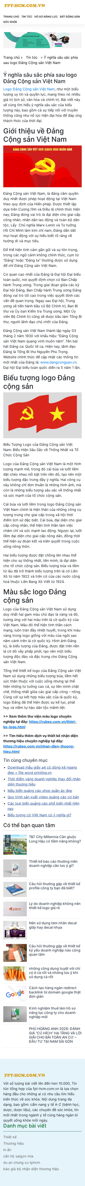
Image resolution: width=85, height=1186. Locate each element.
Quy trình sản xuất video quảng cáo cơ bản (43, 797)
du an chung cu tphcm (21, 1162)
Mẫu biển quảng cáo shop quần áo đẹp (40, 790)
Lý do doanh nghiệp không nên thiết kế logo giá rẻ (55, 905)
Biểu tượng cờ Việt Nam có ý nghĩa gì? (39, 815)
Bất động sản (70, 16)
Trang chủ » (13, 57)
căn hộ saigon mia (18, 1156)
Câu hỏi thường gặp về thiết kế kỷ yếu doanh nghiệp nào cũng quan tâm (54, 950)
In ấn (7, 1150)
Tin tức (26, 16)
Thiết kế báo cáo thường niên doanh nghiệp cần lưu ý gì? (53, 863)
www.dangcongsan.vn (58, 362)
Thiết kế (10, 1137)
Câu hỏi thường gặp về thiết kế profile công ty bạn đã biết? (54, 886)
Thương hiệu (13, 1143)
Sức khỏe (10, 22)
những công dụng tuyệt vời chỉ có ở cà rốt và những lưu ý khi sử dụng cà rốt (54, 972)
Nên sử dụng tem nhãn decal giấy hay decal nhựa (53, 925)
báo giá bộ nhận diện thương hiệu (31, 1169)
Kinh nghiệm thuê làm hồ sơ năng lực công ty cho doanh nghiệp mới (52, 1012)
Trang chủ (11, 16)
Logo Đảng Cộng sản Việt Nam (29, 89)
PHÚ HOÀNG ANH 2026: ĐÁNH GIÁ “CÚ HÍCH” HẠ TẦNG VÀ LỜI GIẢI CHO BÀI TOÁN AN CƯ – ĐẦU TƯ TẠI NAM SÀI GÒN (55, 1035)
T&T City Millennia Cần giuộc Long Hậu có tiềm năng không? (55, 839)
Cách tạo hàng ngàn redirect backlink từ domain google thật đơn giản (55, 992)
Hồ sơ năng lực (46, 16)
